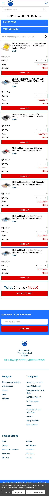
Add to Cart (24, 73)
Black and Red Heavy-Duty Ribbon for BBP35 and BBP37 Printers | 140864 (27, 149)
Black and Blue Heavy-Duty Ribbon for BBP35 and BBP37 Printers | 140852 (27, 251)
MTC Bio (5, 458)
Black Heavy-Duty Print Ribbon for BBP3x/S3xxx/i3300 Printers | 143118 (27, 115)
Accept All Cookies (35, 492)
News (4, 394)
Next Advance (30, 445)
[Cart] (46, 3)
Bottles (29, 416)
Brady (4, 441)
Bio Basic (6, 454)
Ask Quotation (7, 386)
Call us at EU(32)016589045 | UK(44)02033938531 (24, 360)
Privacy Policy (24, 478)
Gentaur (5, 445)
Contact (5, 390)
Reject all (19, 492)
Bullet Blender (32, 425)
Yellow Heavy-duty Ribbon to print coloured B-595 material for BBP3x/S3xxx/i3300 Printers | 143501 (29, 45)
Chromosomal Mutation (11, 382)
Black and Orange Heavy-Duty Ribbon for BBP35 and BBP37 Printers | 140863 (28, 183)
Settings (7, 492)
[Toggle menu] (3, 3)
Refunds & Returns (24, 475)
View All (28, 458)
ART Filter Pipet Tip (34, 397)
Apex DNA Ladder (34, 386)
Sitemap (5, 398)
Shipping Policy (24, 473)
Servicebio (29, 449)
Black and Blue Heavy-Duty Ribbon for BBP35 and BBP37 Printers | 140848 (27, 217)
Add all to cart (24, 293)
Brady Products (33, 420)
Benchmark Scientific (10, 449)
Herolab (28, 441)
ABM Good (29, 454)
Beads (29, 405)
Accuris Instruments (35, 382)
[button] (45, 36)
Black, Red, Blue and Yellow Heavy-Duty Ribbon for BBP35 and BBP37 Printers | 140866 (28, 81)
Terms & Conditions (24, 470)
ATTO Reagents (33, 401)
